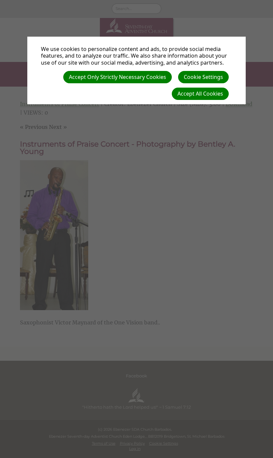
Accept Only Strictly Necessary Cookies (117, 77)
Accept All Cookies (200, 93)
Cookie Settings (203, 77)
